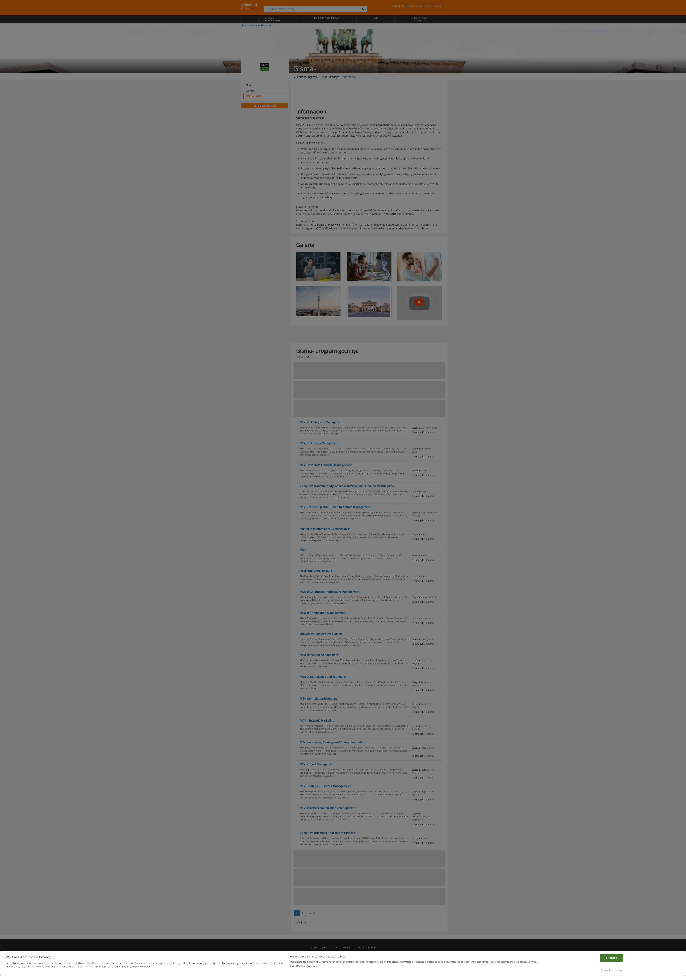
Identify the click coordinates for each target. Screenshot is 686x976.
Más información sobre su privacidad (131, 966)
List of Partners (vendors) (303, 966)
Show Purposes (611, 970)
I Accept (611, 958)
